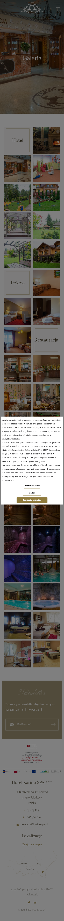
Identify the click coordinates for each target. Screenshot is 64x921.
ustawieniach (8, 480)
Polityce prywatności (11, 439)
